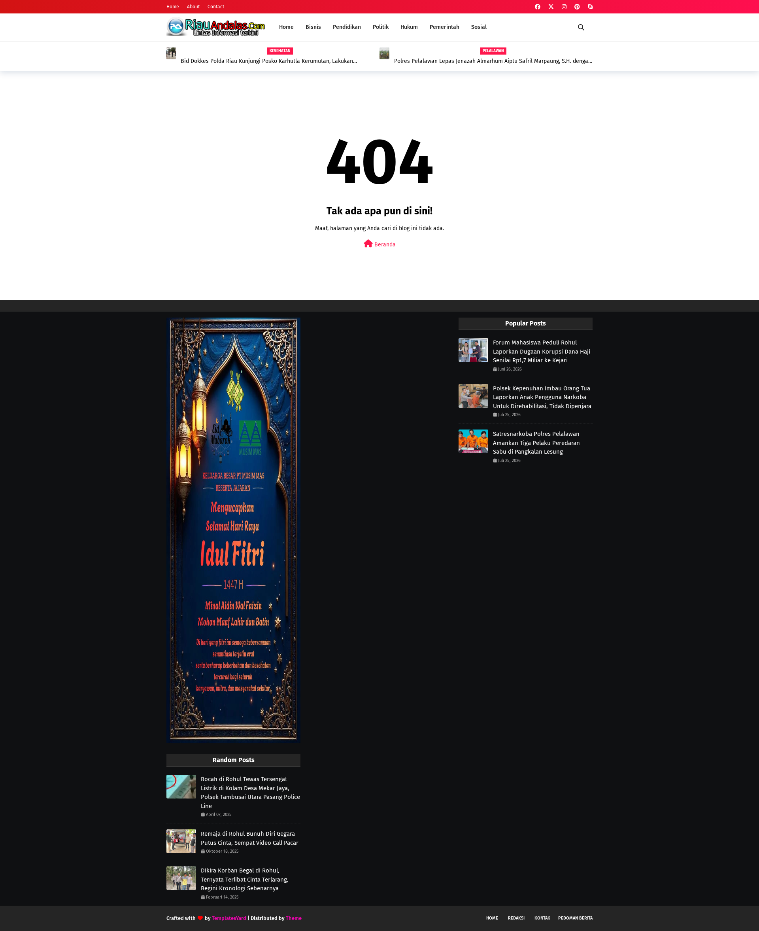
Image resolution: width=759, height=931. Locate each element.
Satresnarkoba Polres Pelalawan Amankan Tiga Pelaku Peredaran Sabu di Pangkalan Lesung (536, 442)
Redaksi (516, 918)
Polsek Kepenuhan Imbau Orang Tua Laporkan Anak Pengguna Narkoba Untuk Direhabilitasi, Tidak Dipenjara (542, 397)
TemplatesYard (229, 918)
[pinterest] (577, 7)
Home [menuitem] (286, 27)
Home (172, 6)
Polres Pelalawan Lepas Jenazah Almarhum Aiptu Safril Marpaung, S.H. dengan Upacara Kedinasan (492, 61)
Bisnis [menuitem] (313, 27)
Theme (294, 918)
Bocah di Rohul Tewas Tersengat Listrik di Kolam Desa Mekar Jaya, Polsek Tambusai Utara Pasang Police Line (250, 793)
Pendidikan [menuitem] (347, 27)
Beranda (384, 244)
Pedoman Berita (575, 918)
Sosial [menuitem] (479, 27)
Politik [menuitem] (381, 27)
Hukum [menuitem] (409, 27)
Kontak (542, 918)
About (193, 6)
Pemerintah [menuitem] (444, 27)
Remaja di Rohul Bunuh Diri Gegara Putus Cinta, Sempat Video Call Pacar (249, 838)
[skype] (589, 7)
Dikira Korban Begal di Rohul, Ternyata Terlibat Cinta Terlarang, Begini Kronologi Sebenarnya (245, 879)
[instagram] (564, 7)
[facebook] (537, 7)
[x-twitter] (551, 7)
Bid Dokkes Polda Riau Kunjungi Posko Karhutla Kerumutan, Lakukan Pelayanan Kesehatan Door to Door (267, 61)
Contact (216, 6)
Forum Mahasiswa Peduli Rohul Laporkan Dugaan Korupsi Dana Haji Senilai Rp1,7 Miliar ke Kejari (541, 351)
